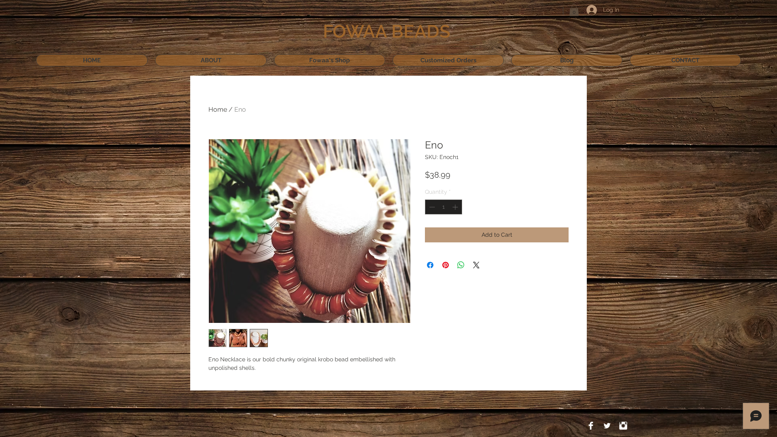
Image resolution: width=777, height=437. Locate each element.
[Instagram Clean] (623, 426)
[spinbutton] (443, 207)
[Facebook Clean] (591, 426)
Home (217, 109)
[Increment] (456, 207)
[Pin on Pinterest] (445, 265)
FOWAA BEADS (386, 31)
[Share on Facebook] (430, 265)
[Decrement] (431, 207)
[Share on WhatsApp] (461, 265)
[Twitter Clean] (607, 426)
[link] (574, 10)
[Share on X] (476, 265)
